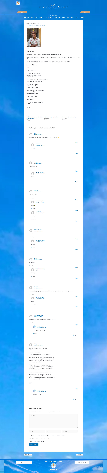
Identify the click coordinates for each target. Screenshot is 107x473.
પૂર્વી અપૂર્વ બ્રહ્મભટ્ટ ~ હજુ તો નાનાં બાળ (51, 116)
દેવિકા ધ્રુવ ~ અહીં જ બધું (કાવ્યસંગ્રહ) (69, 116)
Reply (76, 142)
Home (46, 461)
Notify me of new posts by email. (37, 441)
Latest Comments (82, 462)
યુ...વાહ (37, 25)
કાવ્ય (34, 25)
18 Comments (30, 25)
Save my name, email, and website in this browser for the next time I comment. (48, 435)
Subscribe (85, 12)
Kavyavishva (40, 326)
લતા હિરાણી (55, 461)
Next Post (79, 454)
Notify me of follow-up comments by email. (39, 438)
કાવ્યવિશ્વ (50, 461)
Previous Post (28, 454)
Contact (60, 461)
